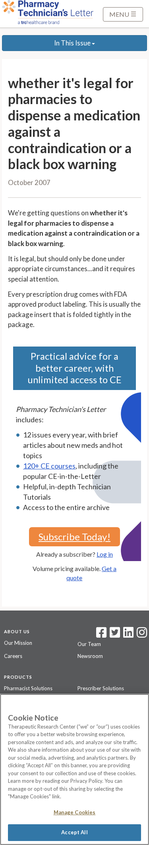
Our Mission (18, 643)
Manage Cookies (75, 812)
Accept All (74, 832)
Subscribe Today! (74, 536)
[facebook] (101, 635)
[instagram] (142, 635)
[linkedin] (128, 635)
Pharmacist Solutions (28, 688)
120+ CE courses (49, 465)
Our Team (89, 644)
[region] (74, 769)
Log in (105, 554)
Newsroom (90, 656)
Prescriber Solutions (100, 688)
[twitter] (114, 635)
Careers (13, 656)
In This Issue (73, 43)
